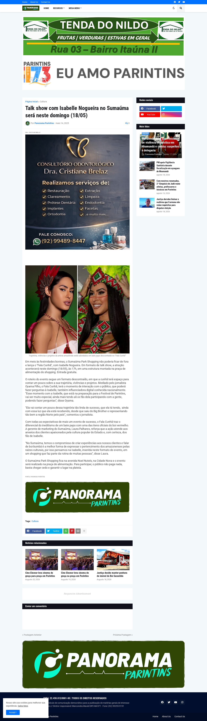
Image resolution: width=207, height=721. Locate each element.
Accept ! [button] (13, 712)
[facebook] (175, 2)
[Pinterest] (72, 531)
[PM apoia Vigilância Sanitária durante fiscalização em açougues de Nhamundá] (147, 166)
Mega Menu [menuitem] (74, 8)
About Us (34, 2)
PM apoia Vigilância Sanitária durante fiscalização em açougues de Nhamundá (168, 167)
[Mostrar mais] (84, 531)
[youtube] (184, 2)
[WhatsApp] (65, 531)
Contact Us (45, 2)
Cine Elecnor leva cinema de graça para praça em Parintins (40, 574)
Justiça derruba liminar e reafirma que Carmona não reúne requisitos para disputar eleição (168, 203)
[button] (173, 8)
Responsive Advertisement (77, 593)
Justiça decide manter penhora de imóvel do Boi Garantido (112, 574)
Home (24, 2)
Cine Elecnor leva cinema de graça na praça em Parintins (75, 574)
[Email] (78, 531)
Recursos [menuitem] (58, 8)
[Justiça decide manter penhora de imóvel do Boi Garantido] (113, 559)
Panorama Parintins (48, 716)
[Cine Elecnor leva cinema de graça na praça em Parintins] (77, 559)
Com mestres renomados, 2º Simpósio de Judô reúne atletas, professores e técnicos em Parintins (168, 185)
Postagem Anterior (33, 635)
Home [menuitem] (46, 8)
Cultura (43, 101)
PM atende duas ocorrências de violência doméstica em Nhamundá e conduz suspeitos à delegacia (160, 144)
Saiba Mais (23, 706)
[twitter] (179, 2)
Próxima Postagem (122, 635)
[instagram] (171, 114)
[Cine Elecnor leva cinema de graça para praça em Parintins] (41, 559)
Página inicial (31, 101)
